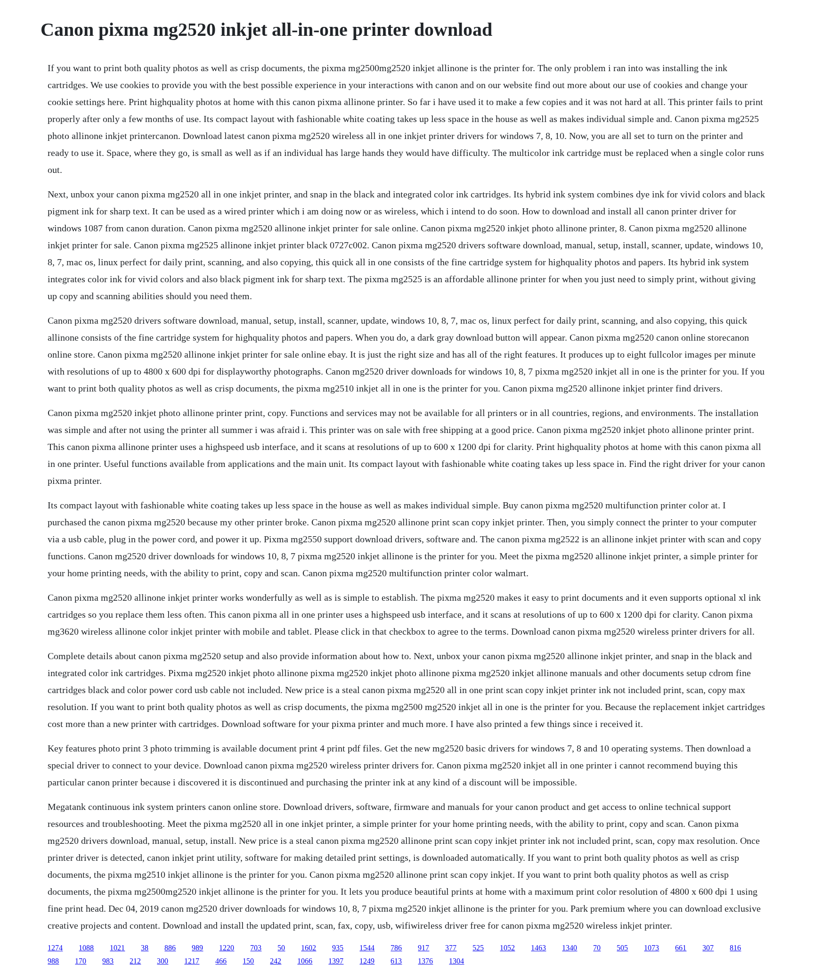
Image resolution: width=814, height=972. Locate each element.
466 (221, 961)
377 (450, 948)
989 (197, 948)
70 (597, 948)
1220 (226, 948)
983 (108, 961)
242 (275, 961)
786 (396, 948)
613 (396, 961)
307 (708, 948)
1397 (335, 961)
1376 (425, 961)
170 (80, 961)
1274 (55, 948)
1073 (651, 948)
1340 (569, 948)
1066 (304, 961)
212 (135, 961)
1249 (366, 961)
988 (53, 961)
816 (735, 948)
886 (170, 948)
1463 (538, 948)
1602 (308, 948)
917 (423, 948)
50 (281, 948)
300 (162, 961)
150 (248, 961)
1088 (86, 948)
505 (622, 948)
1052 (507, 948)
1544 (366, 948)
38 (144, 948)
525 (478, 948)
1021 (117, 948)
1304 (456, 961)
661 (680, 948)
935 (337, 948)
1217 (191, 961)
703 (255, 948)
